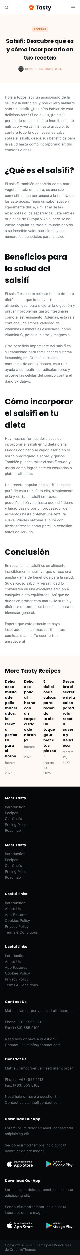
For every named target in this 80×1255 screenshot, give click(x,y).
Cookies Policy (17, 920)
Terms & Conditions (21, 932)
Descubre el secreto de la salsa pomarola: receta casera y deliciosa (69, 713)
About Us (13, 908)
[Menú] (73, 8)
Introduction (15, 807)
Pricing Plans (15, 824)
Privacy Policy (17, 926)
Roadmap (13, 830)
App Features (16, 914)
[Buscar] (6, 7)
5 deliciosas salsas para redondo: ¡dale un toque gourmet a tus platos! (49, 719)
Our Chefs (13, 818)
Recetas (40, 29)
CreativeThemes (23, 1249)
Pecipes (11, 813)
